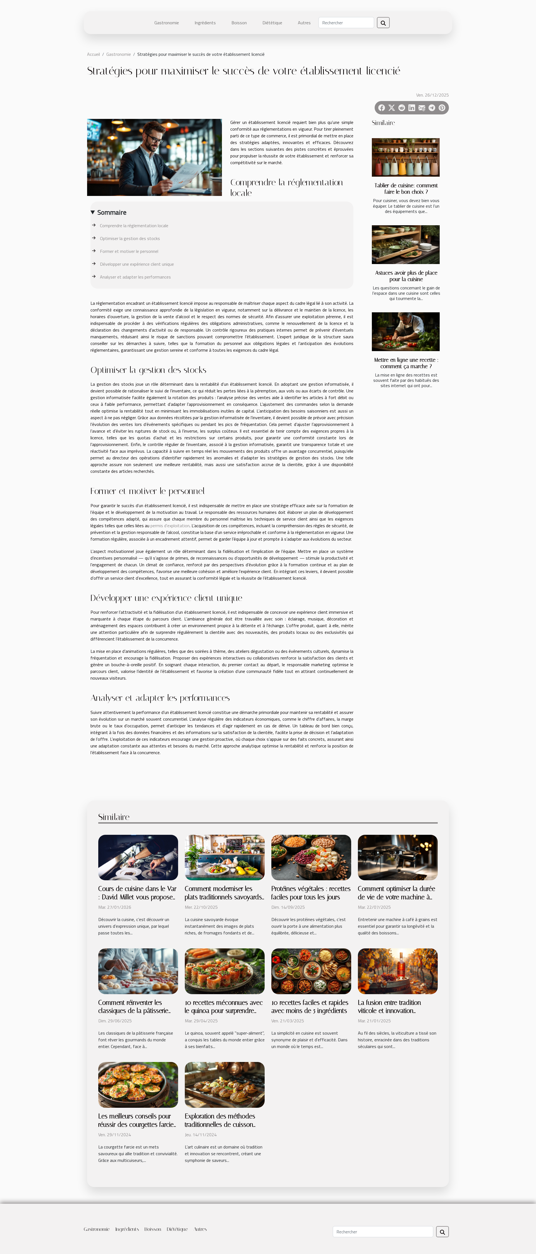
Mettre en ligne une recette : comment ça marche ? (406, 363)
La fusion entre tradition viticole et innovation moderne (389, 1011)
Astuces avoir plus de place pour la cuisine (406, 276)
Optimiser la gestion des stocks (130, 238)
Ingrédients (205, 22)
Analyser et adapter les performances (135, 277)
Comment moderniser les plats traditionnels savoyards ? (223, 897)
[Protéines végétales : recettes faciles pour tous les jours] (311, 857)
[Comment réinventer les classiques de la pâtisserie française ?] (138, 970)
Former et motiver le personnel (129, 251)
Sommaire (111, 212)
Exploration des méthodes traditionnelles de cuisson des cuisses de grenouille (220, 1124)
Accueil (93, 54)
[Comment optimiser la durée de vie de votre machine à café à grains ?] (398, 857)
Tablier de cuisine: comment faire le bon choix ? (406, 188)
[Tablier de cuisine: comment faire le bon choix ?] (406, 157)
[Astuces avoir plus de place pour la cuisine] (406, 244)
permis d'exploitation (170, 525)
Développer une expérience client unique (137, 264)
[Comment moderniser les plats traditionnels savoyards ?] (225, 857)
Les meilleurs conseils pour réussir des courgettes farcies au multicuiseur (137, 1124)
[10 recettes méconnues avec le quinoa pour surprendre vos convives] (225, 970)
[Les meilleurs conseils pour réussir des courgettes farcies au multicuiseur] (138, 1084)
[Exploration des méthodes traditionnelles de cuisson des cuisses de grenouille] (225, 1084)
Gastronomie (166, 22)
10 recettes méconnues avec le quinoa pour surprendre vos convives (224, 1011)
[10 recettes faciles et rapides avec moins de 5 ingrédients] (311, 970)
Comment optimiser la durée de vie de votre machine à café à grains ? (396, 897)
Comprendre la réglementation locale (134, 225)
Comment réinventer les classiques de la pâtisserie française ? (133, 1011)
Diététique (272, 22)
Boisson (239, 22)
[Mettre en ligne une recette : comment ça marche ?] (406, 331)
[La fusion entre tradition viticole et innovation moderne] (398, 970)
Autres (304, 22)
